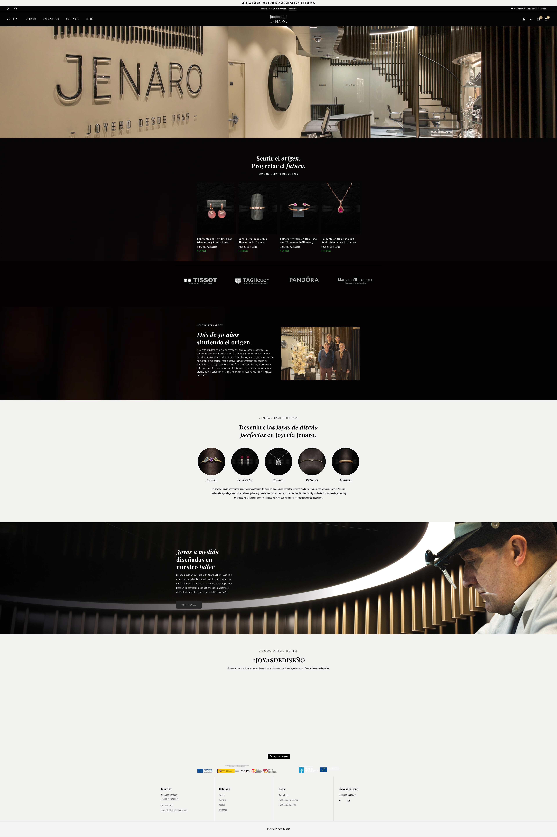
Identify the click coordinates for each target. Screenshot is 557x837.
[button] (550, 571)
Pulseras (312, 480)
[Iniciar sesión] (524, 19)
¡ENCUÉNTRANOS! (169, 799)
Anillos (212, 480)
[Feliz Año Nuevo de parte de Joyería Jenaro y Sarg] (209, 733)
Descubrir (292, 8)
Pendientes (245, 480)
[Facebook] (340, 801)
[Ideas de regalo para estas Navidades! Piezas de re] (278, 733)
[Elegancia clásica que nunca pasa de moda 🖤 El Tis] (209, 693)
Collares (278, 480)
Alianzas (345, 480)
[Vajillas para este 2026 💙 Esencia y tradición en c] (278, 693)
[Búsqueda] (531, 19)
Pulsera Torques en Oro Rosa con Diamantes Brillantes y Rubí (298, 242)
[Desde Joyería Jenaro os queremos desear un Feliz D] (347, 693)
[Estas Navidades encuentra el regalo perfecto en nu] (347, 733)
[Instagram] (348, 801)
